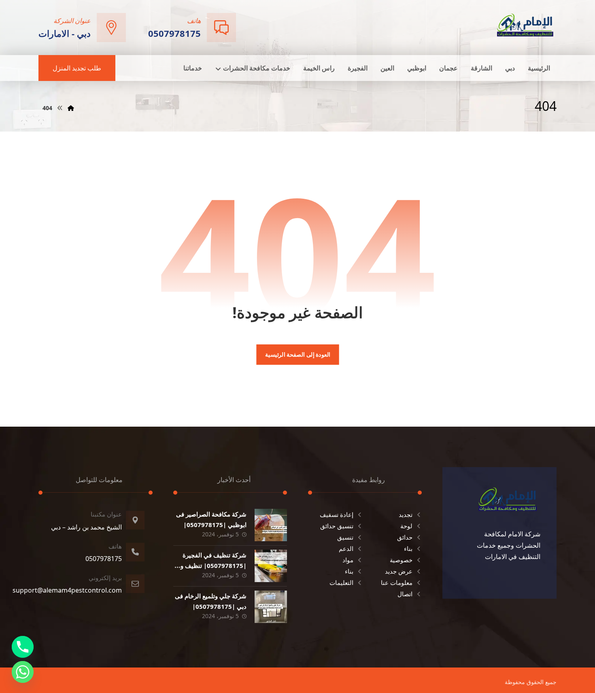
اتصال (404, 594)
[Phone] (23, 647)
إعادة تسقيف (336, 514)
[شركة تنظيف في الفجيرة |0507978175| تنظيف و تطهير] (271, 566)
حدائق (404, 537)
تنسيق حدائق (336, 526)
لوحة (406, 526)
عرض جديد (398, 571)
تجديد (405, 514)
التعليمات (341, 582)
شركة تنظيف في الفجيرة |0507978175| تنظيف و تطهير (213, 565)
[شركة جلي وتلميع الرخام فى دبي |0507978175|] (271, 607)
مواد (347, 560)
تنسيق (345, 537)
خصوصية (401, 560)
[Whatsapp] (23, 672)
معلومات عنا (396, 582)
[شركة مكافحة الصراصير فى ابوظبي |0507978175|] (271, 525)
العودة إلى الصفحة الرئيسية (297, 355)
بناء (408, 548)
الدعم (346, 548)
